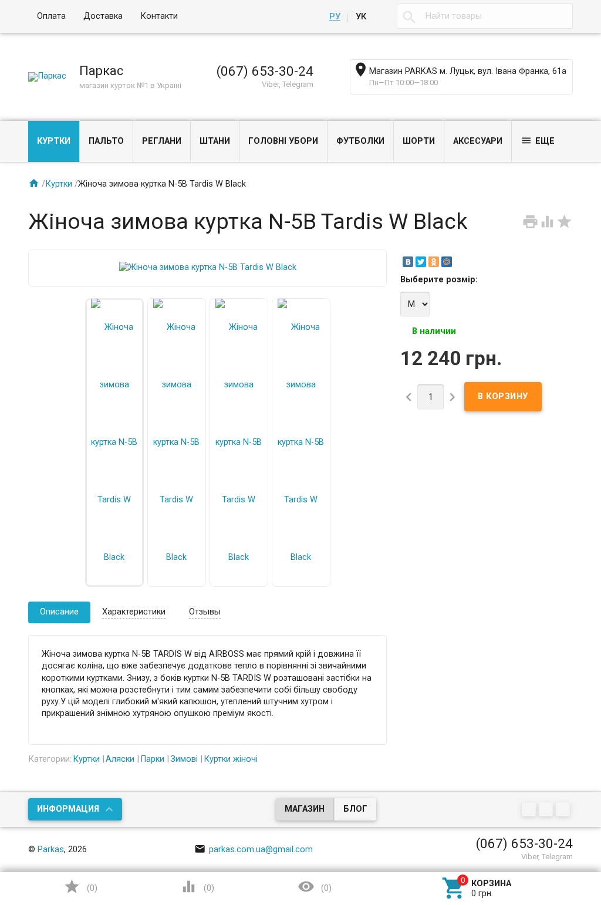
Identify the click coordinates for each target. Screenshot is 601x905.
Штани (215, 141)
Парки (152, 759)
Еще (538, 140)
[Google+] (530, 810)
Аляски (120, 759)
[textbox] (485, 16)
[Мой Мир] (446, 261)
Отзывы (205, 612)
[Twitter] (421, 261)
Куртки (53, 141)
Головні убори (283, 141)
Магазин (305, 809)
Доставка (103, 16)
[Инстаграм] (564, 810)
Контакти (159, 16)
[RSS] (547, 810)
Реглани (161, 141)
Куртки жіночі (231, 759)
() (80, 886)
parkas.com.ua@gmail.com (253, 850)
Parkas (51, 850)
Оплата (51, 16)
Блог (355, 809)
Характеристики (134, 612)
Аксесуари (477, 141)
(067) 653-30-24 (265, 71)
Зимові (184, 759)
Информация (68, 809)
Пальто (106, 141)
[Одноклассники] (433, 261)
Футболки (360, 141)
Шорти (419, 141)
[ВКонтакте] (408, 261)
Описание (59, 612)
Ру (334, 16)
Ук (361, 16)
